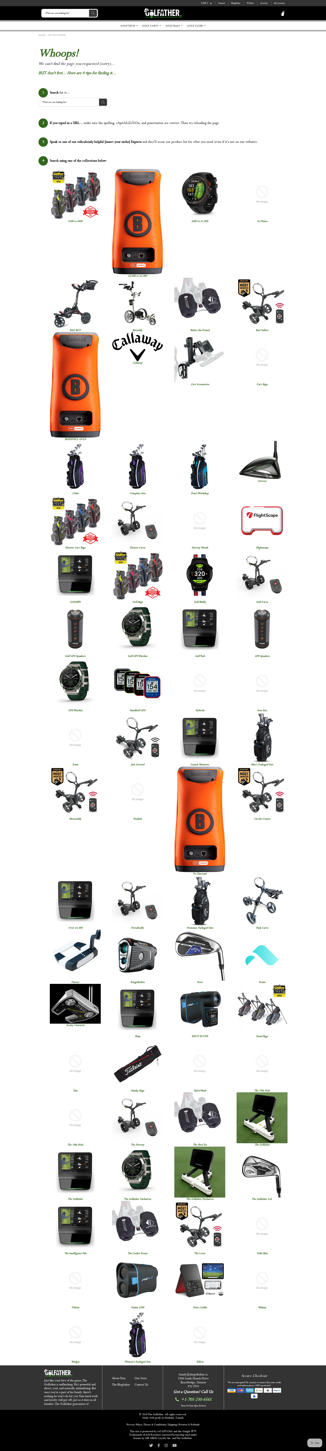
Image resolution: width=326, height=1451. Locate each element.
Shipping (172, 1424)
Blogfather (235, 3)
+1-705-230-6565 (196, 1399)
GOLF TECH (128, 26)
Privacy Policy (134, 1424)
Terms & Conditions (155, 1424)
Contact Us (141, 1385)
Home (41, 35)
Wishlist (250, 3)
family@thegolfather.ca (193, 1375)
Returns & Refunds (189, 1424)
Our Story (141, 1378)
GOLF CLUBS (195, 26)
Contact (221, 3)
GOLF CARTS (150, 26)
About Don (118, 1378)
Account (264, 3)
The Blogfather (121, 1385)
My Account (279, 3)
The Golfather (155, 1414)
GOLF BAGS (173, 26)
